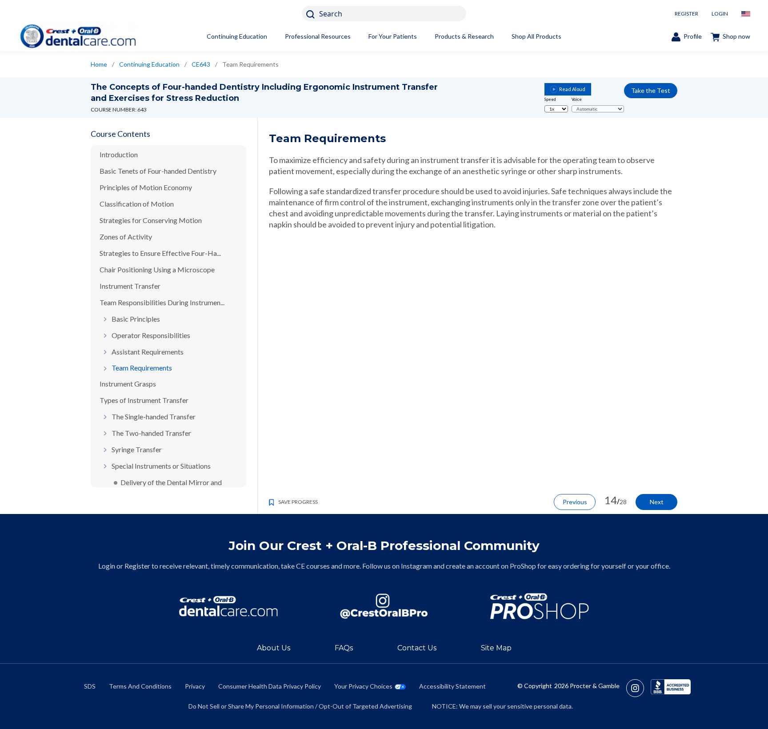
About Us (273, 648)
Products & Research (464, 36)
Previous (575, 502)
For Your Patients (392, 36)
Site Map (496, 648)
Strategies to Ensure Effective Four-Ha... (160, 253)
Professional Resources (318, 36)
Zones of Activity (126, 236)
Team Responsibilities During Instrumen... (162, 302)
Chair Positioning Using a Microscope (157, 269)
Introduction (119, 154)
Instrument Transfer (130, 286)
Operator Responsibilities (151, 335)
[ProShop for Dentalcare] (539, 606)
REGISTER (686, 13)
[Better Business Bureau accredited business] (671, 688)
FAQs (344, 648)
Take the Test (650, 90)
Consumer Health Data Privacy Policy (269, 686)
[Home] (78, 36)
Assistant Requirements (148, 351)
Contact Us (416, 648)
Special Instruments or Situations (161, 466)
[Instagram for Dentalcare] (384, 606)
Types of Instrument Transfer (144, 400)
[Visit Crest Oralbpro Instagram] (638, 688)
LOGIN (720, 13)
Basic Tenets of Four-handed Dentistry (158, 171)
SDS (90, 686)
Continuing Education (237, 36)
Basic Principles (136, 319)
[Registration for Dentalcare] (228, 606)
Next (657, 502)
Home (99, 64)
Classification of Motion (137, 203)
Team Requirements (142, 367)
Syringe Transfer (137, 449)
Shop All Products (536, 36)
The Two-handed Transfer (151, 433)
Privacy (195, 686)
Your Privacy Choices (363, 686)
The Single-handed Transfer (154, 416)
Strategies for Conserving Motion (151, 220)
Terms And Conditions (140, 686)
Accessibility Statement (452, 686)
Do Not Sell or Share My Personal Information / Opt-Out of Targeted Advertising (300, 706)
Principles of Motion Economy (146, 187)
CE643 (201, 64)
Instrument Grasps (128, 383)
